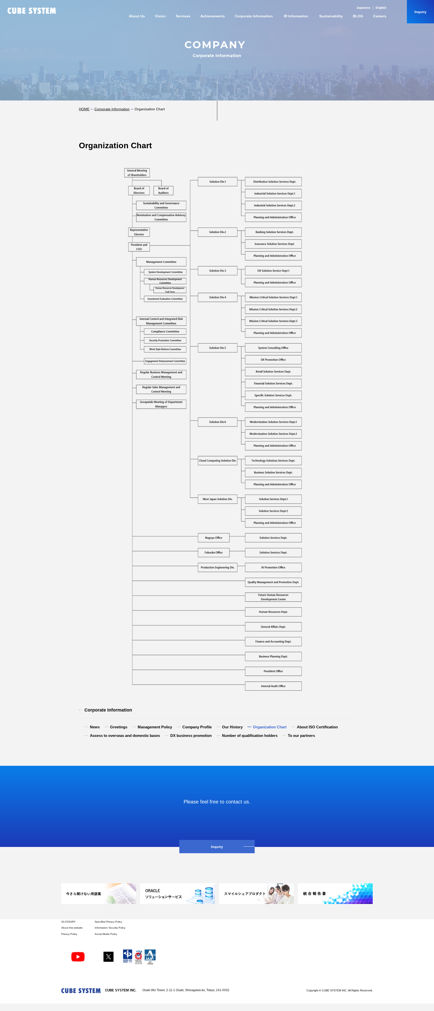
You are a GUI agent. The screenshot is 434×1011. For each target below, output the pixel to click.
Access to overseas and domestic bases (125, 736)
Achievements (212, 16)
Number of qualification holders (250, 736)
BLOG (358, 16)
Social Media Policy (106, 934)
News (95, 727)
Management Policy (155, 727)
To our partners (301, 736)
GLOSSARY (68, 921)
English (381, 8)
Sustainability (331, 16)
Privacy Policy (69, 934)
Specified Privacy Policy (108, 921)
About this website (72, 927)
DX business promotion (191, 736)
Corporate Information (254, 16)
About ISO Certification (317, 727)
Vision (160, 16)
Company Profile (197, 727)
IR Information (296, 16)
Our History (232, 727)
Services (183, 16)
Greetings (118, 727)
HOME (84, 109)
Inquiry (420, 12)
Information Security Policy (110, 927)
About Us (137, 16)
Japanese (363, 8)
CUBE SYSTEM (32, 11)
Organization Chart (270, 727)
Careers (379, 16)
